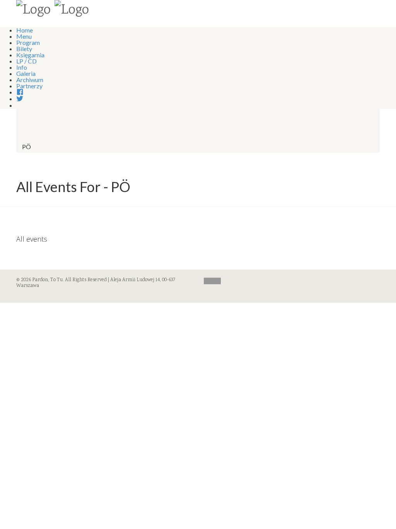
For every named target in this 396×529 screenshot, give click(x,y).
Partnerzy (29, 85)
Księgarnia (30, 54)
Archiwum (29, 79)
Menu (24, 36)
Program (28, 42)
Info (21, 67)
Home (24, 30)
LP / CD (26, 61)
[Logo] (33, 11)
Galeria (26, 73)
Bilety (24, 48)
